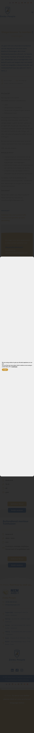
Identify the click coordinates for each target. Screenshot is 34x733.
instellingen (14, 366)
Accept (4, 369)
